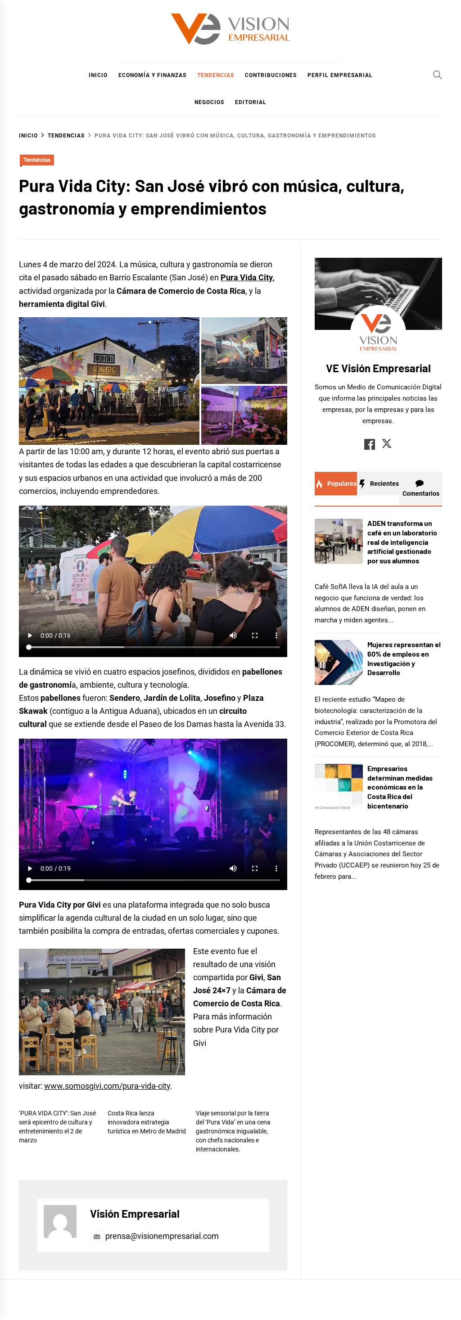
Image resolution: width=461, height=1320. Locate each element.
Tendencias (215, 75)
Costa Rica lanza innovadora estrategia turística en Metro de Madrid (147, 1122)
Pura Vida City (247, 277)
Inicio (98, 75)
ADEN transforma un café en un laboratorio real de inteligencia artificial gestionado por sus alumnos (402, 542)
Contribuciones (271, 75)
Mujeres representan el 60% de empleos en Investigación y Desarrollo (404, 658)
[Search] (437, 74)
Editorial (251, 102)
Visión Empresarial (135, 1213)
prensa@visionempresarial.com (161, 1236)
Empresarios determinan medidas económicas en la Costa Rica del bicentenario (400, 787)
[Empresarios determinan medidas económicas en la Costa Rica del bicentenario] (339, 786)
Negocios (209, 102)
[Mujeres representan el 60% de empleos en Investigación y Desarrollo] (339, 662)
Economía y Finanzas (152, 75)
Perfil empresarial (340, 75)
